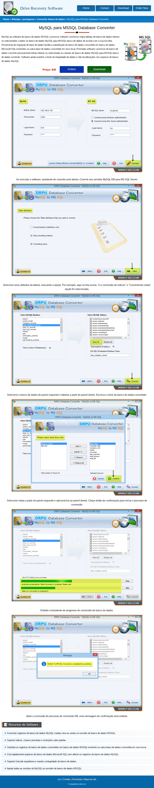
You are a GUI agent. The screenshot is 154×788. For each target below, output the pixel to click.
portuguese (29, 19)
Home (86, 8)
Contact (104, 8)
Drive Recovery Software (41, 8)
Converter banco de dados (51, 19)
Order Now (142, 8)
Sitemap (16, 19)
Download (123, 8)
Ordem (72, 69)
